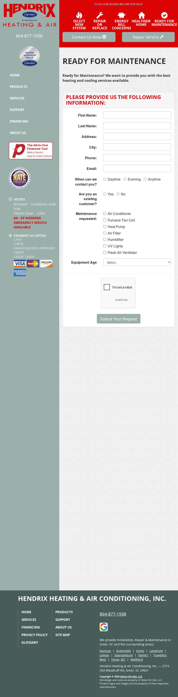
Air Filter (114, 233)
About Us (18, 133)
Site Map (62, 635)
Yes (111, 193)
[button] (119, 319)
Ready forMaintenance (164, 22)
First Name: (87, 115)
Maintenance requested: (86, 216)
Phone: (91, 157)
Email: (92, 168)
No (123, 193)
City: (93, 147)
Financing (19, 121)
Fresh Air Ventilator (122, 252)
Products (18, 86)
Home (15, 75)
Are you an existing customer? (88, 198)
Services (17, 98)
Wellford (136, 659)
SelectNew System (79, 24)
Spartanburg (123, 655)
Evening (134, 179)
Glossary (29, 642)
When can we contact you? (86, 182)
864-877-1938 (113, 614)
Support (17, 109)
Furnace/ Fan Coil (121, 220)
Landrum (156, 651)
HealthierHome (141, 22)
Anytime (154, 179)
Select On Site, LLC (131, 676)
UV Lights (115, 246)
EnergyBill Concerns (121, 24)
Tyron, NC (118, 659)
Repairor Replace (99, 24)
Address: (89, 136)
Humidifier (116, 239)
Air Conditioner (119, 213)
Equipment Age (84, 262)
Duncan (105, 651)
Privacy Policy (34, 635)
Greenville (123, 651)
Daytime (114, 179)
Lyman (104, 655)
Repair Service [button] (146, 37)
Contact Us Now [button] (87, 37)
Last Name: (87, 125)
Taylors (143, 655)
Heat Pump (116, 226)
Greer (140, 651)
